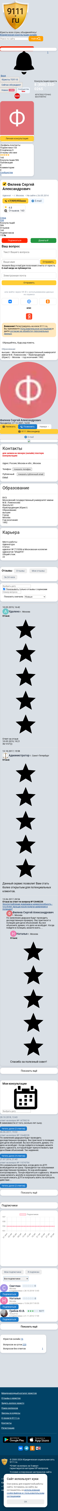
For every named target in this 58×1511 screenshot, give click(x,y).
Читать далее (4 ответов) (13, 1156)
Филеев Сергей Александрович (33, 912)
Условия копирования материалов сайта (31, 1472)
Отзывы (20, 571)
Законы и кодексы (10, 1413)
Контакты (6, 1423)
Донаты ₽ (43, 240)
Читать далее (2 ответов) (13, 1128)
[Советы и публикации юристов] (15, 15)
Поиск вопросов (9, 1408)
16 (22, 1339)
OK (25, 1501)
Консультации (9, 160)
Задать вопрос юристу (12, 1403)
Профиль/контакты (10, 145)
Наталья (22, 933)
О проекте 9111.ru (10, 1418)
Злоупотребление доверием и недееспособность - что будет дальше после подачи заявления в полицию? (27, 906)
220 (24, 1344)
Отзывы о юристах (11, 1398)
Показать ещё (29, 1070)
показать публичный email (30, 474)
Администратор (19, 755)
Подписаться (14, 240)
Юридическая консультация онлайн (18, 35)
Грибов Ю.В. (17, 1311)
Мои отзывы (38, 571)
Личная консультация (17, 138)
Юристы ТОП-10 (10, 79)
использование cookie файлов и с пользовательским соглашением (25, 1493)
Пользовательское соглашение (36, 328)
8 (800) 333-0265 (44, 86)
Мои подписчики (12, 1272)
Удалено (14, 611)
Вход (3, 75)
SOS (17, 95)
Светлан (14, 1286)
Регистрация (7, 1428)
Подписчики (8, 147)
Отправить (48, 262)
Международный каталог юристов (19, 1393)
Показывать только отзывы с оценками (26, 589)
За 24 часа (9, 577)
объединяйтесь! (29, 32)
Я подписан (6, 150)
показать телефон (22, 469)
